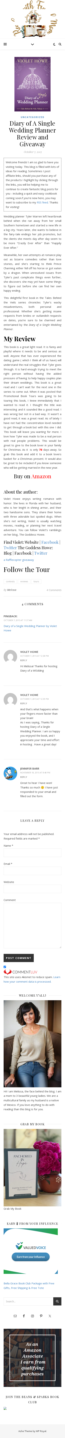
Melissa (11, 590)
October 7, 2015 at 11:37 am (18, 620)
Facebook (49, 542)
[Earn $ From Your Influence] (32, 1251)
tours (36, 581)
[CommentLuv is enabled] (32, 972)
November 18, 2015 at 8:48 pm (35, 772)
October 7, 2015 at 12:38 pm (34, 655)
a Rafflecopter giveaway (19, 560)
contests (10, 581)
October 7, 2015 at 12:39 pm (34, 699)
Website (9, 882)
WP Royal (41, 1431)
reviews (24, 581)
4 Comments (54, 590)
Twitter (11, 547)
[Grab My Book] (32, 1168)
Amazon (41, 476)
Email (8, 864)
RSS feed (42, 202)
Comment (10, 900)
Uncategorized (32, 117)
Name (8, 845)
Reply (23, 660)
